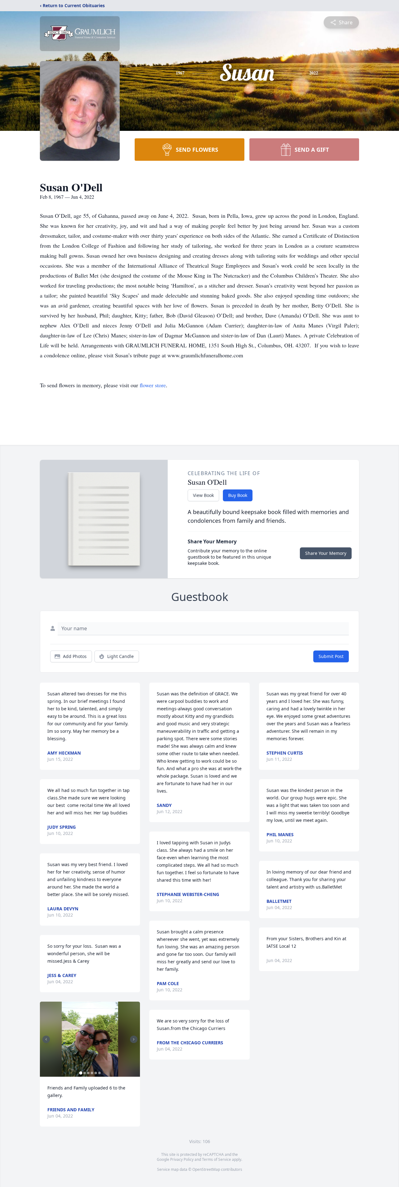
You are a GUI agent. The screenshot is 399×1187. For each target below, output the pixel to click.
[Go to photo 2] (84, 1073)
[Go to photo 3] (88, 1073)
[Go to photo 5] (95, 1073)
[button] (90, 1039)
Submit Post (331, 656)
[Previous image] (46, 1039)
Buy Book (237, 495)
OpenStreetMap (206, 1169)
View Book (203, 495)
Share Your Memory (325, 553)
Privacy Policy (182, 1159)
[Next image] (133, 1039)
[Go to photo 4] (92, 1073)
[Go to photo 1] (80, 1073)
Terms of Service (216, 1159)
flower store (153, 385)
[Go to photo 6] (99, 1073)
